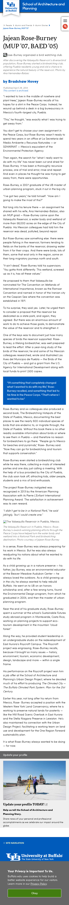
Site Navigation (15, 843)
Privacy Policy (38, 884)
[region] (34, 883)
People (9, 25)
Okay (34, 893)
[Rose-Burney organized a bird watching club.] (34, 55)
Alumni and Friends (23, 25)
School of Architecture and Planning (43, 6)
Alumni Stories (41, 25)
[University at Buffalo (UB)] (11, 6)
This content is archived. (15, 91)
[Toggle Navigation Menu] (65, 24)
